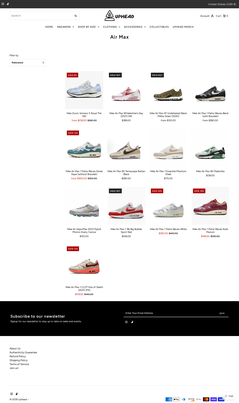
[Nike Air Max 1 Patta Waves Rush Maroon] (210, 206)
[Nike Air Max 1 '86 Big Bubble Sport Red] (126, 206)
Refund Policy (18, 356)
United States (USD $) (222, 4)
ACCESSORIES (133, 26)
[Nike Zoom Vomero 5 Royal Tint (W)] (84, 90)
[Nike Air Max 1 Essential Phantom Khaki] (168, 148)
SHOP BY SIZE (87, 26)
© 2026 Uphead (19, 399)
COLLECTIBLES (159, 26)
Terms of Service (19, 364)
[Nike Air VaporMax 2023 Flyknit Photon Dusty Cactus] (84, 206)
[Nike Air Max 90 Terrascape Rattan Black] (126, 148)
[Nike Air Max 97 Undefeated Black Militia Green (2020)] (168, 90)
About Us (15, 348)
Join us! (14, 368)
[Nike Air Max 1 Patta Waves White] (168, 206)
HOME (49, 26)
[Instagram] (2, 4)
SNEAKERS (64, 26)
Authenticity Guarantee (23, 352)
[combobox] (41, 16)
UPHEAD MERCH (183, 26)
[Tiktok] (7, 4)
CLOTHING (110, 26)
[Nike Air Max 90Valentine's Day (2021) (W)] (126, 90)
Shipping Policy (18, 360)
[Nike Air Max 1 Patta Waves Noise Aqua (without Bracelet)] (84, 148)
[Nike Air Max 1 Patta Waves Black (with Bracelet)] (210, 90)
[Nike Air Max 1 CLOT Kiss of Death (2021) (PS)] (84, 264)
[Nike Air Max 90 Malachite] (210, 148)
